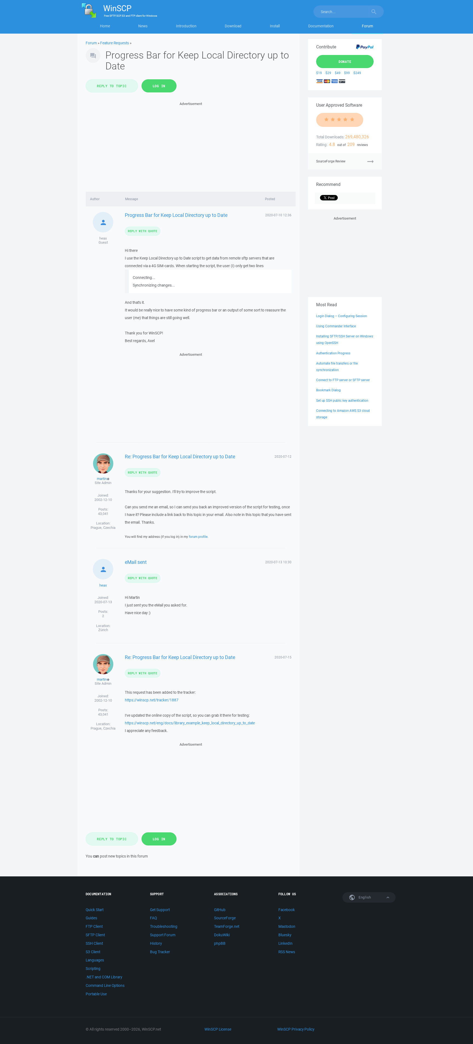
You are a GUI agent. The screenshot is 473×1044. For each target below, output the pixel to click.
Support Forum (162, 934)
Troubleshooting (163, 926)
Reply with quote (142, 231)
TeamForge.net (226, 926)
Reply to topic (112, 86)
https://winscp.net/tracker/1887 (151, 700)
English (364, 897)
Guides (91, 917)
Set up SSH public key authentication (342, 400)
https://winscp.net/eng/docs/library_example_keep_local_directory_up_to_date (190, 723)
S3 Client (93, 951)
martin (102, 478)
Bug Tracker (160, 951)
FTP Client (94, 926)
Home (105, 26)
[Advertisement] (191, 145)
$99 (347, 73)
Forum (367, 26)
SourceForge (225, 917)
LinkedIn (285, 943)
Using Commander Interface (336, 326)
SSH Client (94, 943)
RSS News (286, 951)
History (156, 943)
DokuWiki (222, 934)
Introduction (186, 26)
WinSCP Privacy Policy (295, 1029)
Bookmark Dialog (328, 390)
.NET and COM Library (104, 977)
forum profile (198, 537)
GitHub (220, 909)
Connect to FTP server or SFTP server (343, 380)
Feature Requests (114, 42)
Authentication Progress (333, 353)
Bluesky (284, 934)
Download (233, 26)
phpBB (220, 943)
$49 (338, 73)
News (143, 26)
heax (103, 585)
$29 (328, 73)
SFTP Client (95, 934)
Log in (159, 86)
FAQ (153, 917)
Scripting (93, 968)
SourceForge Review (330, 161)
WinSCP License (217, 1029)
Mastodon (286, 926)
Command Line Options (105, 985)
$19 (319, 73)
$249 (357, 73)
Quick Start (94, 909)
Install (275, 26)
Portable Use (96, 993)
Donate (345, 61)
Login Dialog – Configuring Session (341, 316)
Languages (95, 960)
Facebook (286, 909)
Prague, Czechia (103, 527)
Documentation (321, 26)
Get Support (160, 909)
